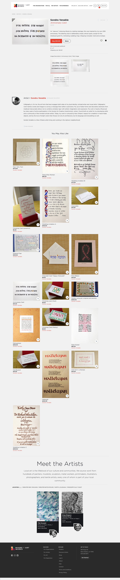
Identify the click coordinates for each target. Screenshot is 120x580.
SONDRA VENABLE (27, 14)
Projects (74, 5)
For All (48, 5)
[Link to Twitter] (18, 555)
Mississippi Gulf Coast (74, 487)
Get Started (85, 557)
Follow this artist (54, 98)
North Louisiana (60, 487)
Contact (61, 566)
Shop (90, 5)
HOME (13, 14)
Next (107, 20)
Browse (102, 20)
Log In (104, 5)
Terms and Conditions (65, 569)
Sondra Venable (59, 20)
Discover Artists (83, 5)
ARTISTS (18, 14)
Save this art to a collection (106, 40)
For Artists (54, 5)
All (20, 487)
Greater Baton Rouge (46, 487)
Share (67, 41)
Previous (98, 20)
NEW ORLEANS (29, 126)
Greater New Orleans (30, 487)
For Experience (64, 5)
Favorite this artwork (101, 40)
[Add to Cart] (38, 163)
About (61, 561)
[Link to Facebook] (12, 555)
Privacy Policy (63, 572)
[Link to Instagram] (15, 555)
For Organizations (38, 5)
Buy (53, 41)
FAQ (60, 564)
